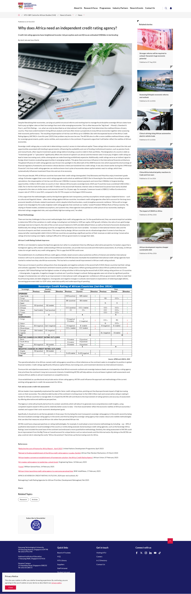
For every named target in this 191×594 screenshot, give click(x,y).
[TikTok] (160, 553)
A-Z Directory (101, 560)
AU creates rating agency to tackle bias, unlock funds (38, 462)
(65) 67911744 (26, 551)
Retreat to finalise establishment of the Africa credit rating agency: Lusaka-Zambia (49, 453)
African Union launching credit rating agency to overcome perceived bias (45, 471)
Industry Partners (120, 8)
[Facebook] (137, 553)
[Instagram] (146, 553)
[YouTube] (155, 553)
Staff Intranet (62, 568)
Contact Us (150, 8)
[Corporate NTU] (19, 15)
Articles (35, 499)
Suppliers (60, 564)
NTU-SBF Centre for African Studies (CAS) (40, 15)
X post (21, 466)
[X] (141, 553)
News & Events (136, 8)
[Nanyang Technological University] (46, 6)
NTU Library (62, 560)
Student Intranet (63, 572)
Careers (99, 556)
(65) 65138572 (26, 567)
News (80, 15)
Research (23, 499)
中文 (59, 556)
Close (10, 587)
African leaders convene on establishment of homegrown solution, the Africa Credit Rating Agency (55, 457)
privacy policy (56, 583)
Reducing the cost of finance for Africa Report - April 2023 (40, 448)
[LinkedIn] (150, 553)
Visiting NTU (101, 553)
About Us (78, 8)
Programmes (105, 8)
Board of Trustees (64, 553)
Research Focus (91, 8)
